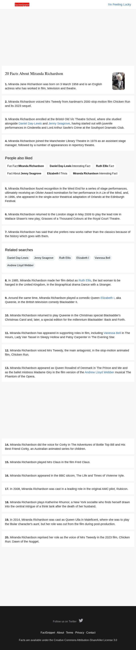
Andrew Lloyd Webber (20, 265)
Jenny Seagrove (59, 123)
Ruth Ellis (65, 257)
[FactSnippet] (22, 5)
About (60, 632)
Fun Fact (25, 166)
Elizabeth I (82, 257)
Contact (90, 632)
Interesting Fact (70, 166)
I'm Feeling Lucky (119, 4)
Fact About (24, 173)
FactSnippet (48, 632)
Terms (69, 632)
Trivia (57, 173)
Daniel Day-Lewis (30, 123)
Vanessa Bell (102, 257)
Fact (105, 166)
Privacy (79, 632)
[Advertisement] (68, 37)
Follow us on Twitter (65, 621)
